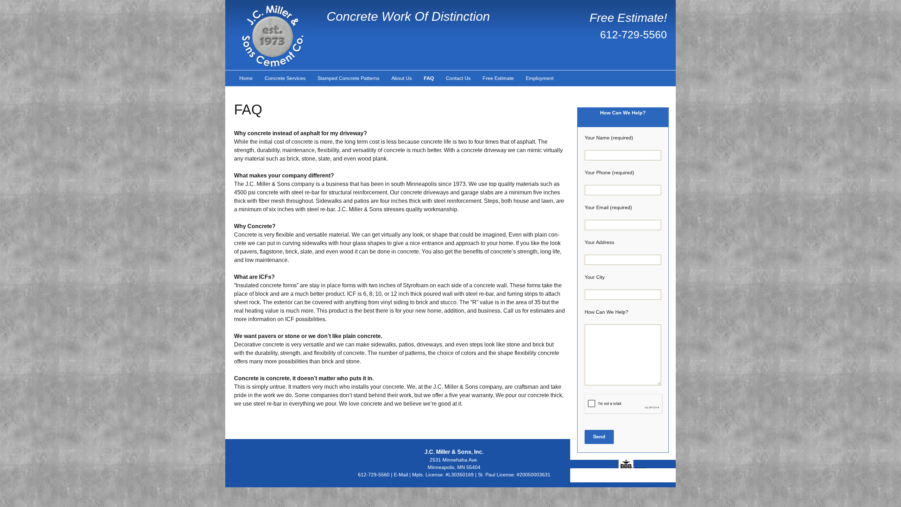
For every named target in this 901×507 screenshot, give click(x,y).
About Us (401, 78)
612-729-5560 (633, 34)
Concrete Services (285, 78)
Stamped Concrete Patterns (348, 78)
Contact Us (458, 78)
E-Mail (401, 474)
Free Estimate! (628, 17)
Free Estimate (498, 78)
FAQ (429, 78)
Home (246, 78)
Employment (540, 78)
